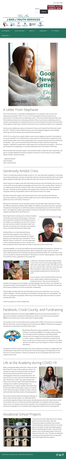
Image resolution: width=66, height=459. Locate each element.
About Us (31, 31)
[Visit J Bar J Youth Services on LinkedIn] (60, 455)
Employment (42, 31)
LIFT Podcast (55, 31)
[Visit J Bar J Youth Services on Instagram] (57, 455)
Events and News (19, 31)
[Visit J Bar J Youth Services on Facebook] (63, 455)
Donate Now (5, 35)
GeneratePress (28, 454)
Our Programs (6, 31)
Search (37, 8)
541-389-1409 (58, 3)
